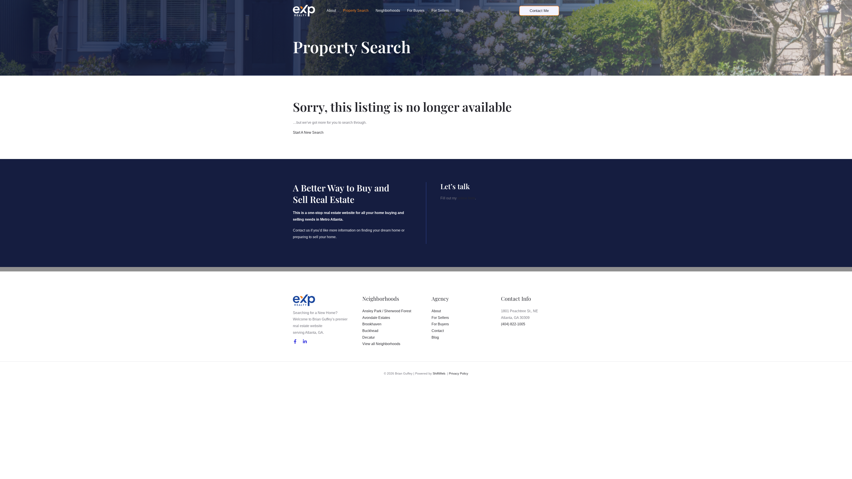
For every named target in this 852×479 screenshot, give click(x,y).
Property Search (356, 10)
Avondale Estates (376, 318)
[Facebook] (295, 341)
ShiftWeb (439, 373)
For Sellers (440, 10)
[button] (539, 11)
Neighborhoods (388, 10)
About (331, 10)
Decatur (368, 337)
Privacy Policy (458, 373)
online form (466, 198)
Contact (438, 331)
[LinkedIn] (305, 341)
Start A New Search (308, 132)
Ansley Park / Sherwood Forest (386, 311)
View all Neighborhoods (381, 344)
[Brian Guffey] (304, 10)
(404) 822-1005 (513, 324)
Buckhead (370, 331)
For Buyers (415, 10)
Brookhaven (371, 324)
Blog (459, 10)
